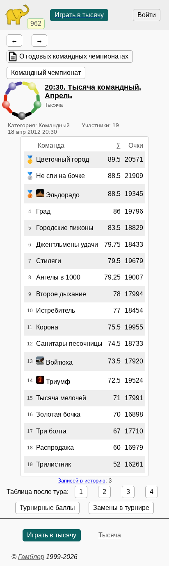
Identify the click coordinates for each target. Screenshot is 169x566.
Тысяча (109, 535)
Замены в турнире (121, 507)
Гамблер (31, 556)
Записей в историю (81, 481)
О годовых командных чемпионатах (73, 56)
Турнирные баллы (47, 507)
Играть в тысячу (79, 14)
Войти (146, 14)
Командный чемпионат (46, 72)
